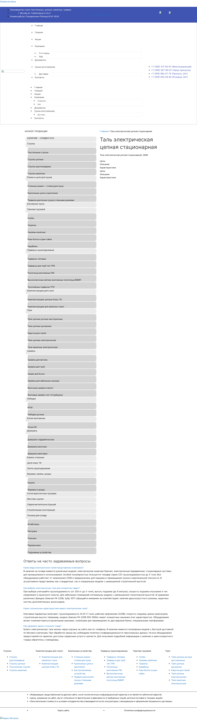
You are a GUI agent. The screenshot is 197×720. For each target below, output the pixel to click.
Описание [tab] (104, 164)
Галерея (39, 32)
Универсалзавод (8, 1)
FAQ (41, 56)
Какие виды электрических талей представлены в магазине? (53, 567)
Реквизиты (44, 53)
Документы (40, 60)
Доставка (43, 74)
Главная (39, 25)
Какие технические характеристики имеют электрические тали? (55, 608)
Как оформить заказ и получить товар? (42, 626)
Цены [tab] (102, 161)
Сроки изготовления (45, 67)
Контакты (39, 77)
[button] (98, 567)
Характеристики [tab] (108, 167)
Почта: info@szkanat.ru (101, 14)
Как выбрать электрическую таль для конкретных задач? (51, 588)
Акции (38, 39)
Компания (39, 46)
